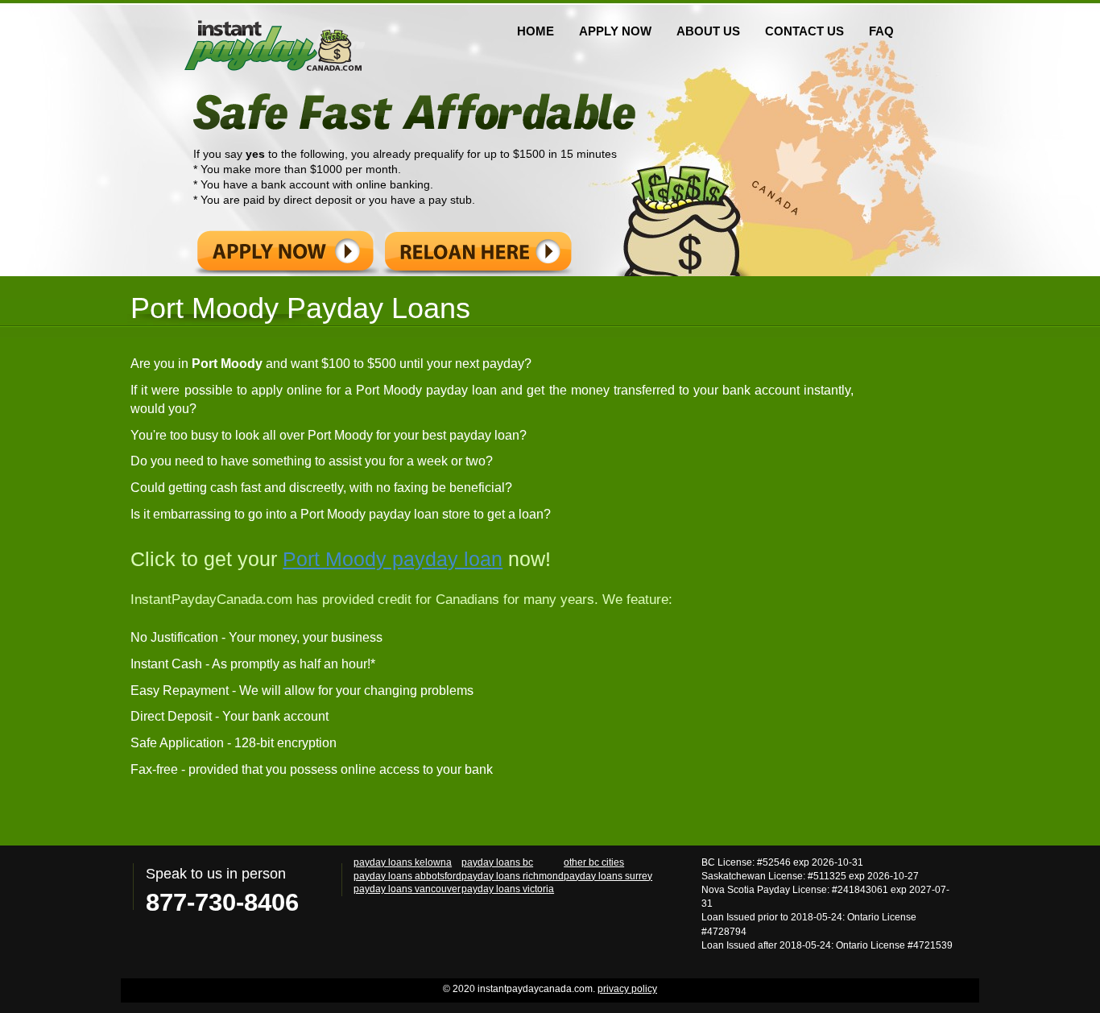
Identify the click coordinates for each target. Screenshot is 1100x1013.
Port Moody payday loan (392, 559)
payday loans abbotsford (407, 875)
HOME (535, 31)
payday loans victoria (507, 888)
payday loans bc (497, 862)
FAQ (881, 31)
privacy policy (627, 988)
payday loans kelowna (403, 862)
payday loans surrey (608, 875)
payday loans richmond (512, 875)
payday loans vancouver (407, 888)
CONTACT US (804, 31)
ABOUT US (708, 31)
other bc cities (594, 862)
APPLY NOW (615, 31)
